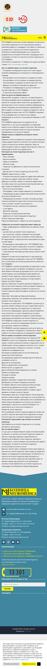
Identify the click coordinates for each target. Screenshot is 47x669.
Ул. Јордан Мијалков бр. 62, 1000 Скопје (22, 514)
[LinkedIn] (18, 542)
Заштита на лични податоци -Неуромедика (19, 551)
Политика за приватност (20, 660)
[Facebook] (4, 542)
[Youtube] (13, 542)
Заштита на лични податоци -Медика (17, 554)
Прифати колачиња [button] (29, 664)
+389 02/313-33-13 (8, 565)
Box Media (27, 631)
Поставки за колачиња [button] (11, 664)
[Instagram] (8, 542)
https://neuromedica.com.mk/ (18, 64)
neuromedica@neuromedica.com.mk (18, 509)
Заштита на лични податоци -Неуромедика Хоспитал (23, 556)
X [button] (38, 664)
